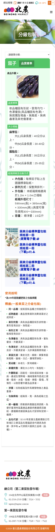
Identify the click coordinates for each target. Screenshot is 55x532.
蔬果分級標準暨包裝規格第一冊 (33, 235)
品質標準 (26, 63)
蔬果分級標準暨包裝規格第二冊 (33, 266)
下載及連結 (31, 25)
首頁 (21, 25)
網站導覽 (7, 3)
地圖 (45, 495)
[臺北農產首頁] (16, 10)
